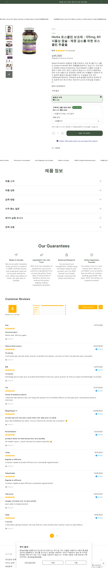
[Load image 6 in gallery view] (9, 66)
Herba (54, 33)
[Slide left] (7, 2)
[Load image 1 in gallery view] (9, 28)
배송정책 (8, 566)
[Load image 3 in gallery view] (9, 44)
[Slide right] (101, 2)
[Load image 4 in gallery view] (9, 51)
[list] (54, 270)
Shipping (54, 58)
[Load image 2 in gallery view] (9, 36)
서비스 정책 (10, 563)
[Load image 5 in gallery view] (9, 59)
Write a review (88, 307)
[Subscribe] (101, 560)
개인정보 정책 (10, 559)
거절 (76, 563)
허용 (53, 563)
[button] (101, 307)
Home (53, 29)
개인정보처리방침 (35, 557)
